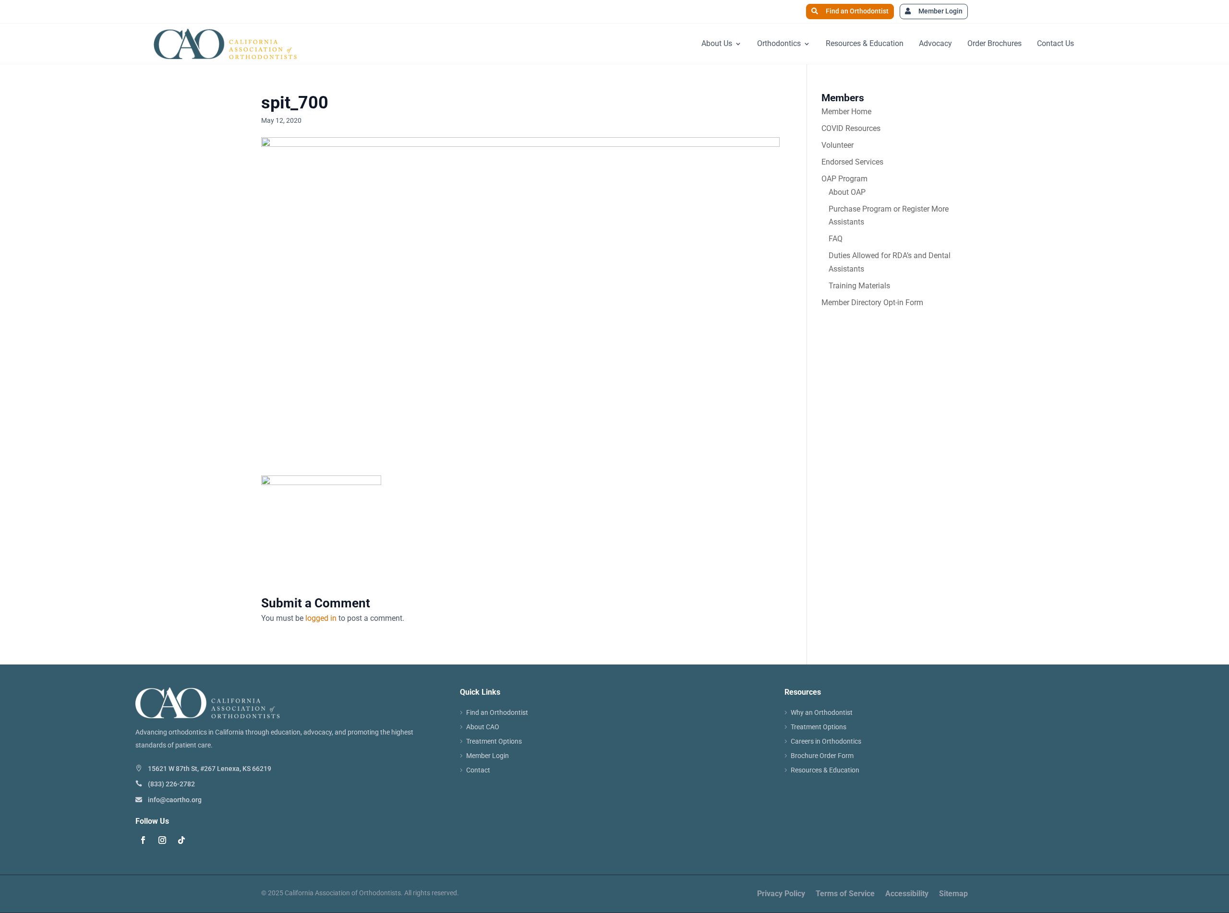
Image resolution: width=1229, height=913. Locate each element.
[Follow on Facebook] (143, 840)
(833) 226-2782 (171, 784)
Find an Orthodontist (857, 11)
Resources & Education (865, 43)
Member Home (846, 111)
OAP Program (844, 178)
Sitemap (953, 894)
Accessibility (906, 894)
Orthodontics (779, 43)
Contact (478, 770)
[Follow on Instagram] (162, 840)
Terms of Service (845, 894)
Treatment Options (494, 741)
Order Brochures (994, 43)
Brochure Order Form (822, 755)
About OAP (847, 192)
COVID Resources (850, 128)
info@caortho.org (175, 800)
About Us (716, 43)
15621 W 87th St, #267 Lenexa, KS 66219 (209, 768)
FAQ (836, 238)
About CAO (482, 727)
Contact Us (1055, 43)
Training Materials (859, 285)
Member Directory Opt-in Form (872, 302)
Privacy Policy (781, 894)
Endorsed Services (852, 161)
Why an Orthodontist (822, 712)
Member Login (940, 11)
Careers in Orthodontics (826, 741)
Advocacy (935, 43)
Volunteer (837, 145)
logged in (321, 618)
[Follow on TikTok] (181, 840)
